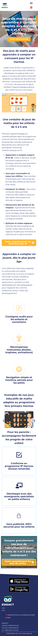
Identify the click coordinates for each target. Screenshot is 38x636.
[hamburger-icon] (31, 3)
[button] (3, 420)
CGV (3, 608)
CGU (3, 610)
